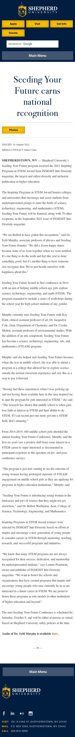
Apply (13, 23)
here (55, 633)
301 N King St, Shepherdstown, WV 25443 (39, 721)
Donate (13, 32)
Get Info (62, 23)
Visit (37, 23)
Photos (13, 129)
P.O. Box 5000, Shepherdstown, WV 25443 (38, 726)
